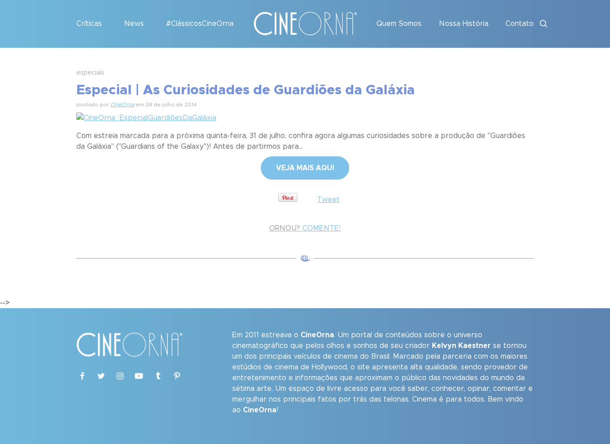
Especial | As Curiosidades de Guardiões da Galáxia (245, 90)
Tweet (328, 199)
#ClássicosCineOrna (200, 23)
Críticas (89, 23)
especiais (90, 73)
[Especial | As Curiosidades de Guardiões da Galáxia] (146, 116)
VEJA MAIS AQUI (305, 168)
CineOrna (122, 104)
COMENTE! (305, 228)
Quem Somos (399, 23)
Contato (520, 23)
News (134, 23)
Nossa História (464, 23)
